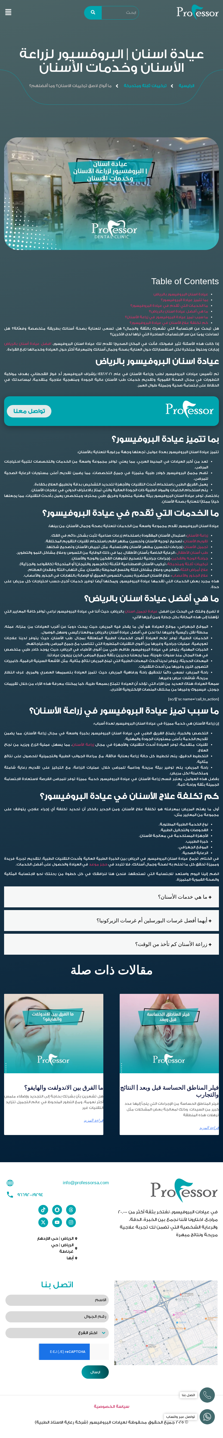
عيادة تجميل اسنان (141, 611)
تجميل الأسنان (196, 547)
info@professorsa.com (86, 1182)
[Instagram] (71, 1222)
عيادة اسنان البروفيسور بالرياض (180, 294)
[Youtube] (57, 1222)
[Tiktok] (43, 1210)
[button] (8, 13)
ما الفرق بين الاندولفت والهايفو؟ (63, 1087)
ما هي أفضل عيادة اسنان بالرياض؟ (178, 311)
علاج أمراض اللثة (194, 570)
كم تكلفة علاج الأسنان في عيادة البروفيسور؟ (168, 323)
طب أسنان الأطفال (192, 553)
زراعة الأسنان (197, 535)
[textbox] (51, 1333)
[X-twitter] (43, 1222)
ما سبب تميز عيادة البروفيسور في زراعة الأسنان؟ (166, 317)
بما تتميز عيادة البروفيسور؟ (184, 300)
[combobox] (57, 1333)
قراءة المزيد (209, 1128)
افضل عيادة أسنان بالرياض (27, 344)
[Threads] (71, 1210)
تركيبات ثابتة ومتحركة (145, 86)
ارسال (95, 1372)
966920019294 (30, 1194)
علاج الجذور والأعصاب (190, 575)
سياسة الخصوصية (111, 1406)
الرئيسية (186, 86)
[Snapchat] (57, 1210)
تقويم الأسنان (196, 541)
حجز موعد (98, 864)
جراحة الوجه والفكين (189, 558)
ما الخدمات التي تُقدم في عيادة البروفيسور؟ (169, 306)
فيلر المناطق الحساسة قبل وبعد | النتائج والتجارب (169, 1091)
